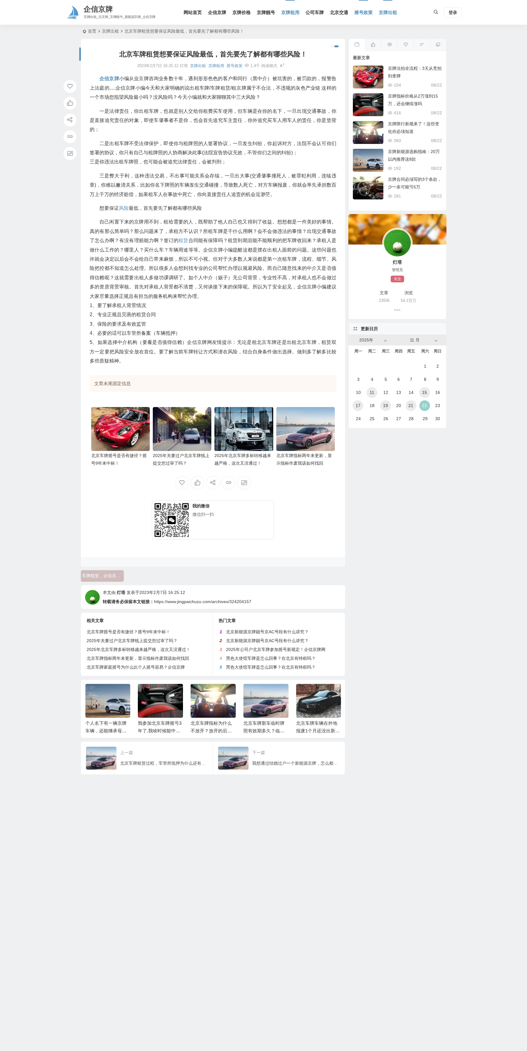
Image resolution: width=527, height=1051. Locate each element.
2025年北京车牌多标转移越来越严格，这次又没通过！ (138, 649)
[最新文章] (357, 45)
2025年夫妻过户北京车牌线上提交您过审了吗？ (132, 640)
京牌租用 (290, 12)
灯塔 (121, 592)
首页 (92, 31)
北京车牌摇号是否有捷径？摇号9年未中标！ (128, 631)
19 (385, 405)
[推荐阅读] (438, 45)
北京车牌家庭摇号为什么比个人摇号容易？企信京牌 (136, 667)
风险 (124, 208)
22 (424, 405)
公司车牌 (315, 12)
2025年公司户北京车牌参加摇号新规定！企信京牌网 (275, 649)
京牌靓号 (266, 12)
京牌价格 (241, 12)
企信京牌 (217, 12)
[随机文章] (422, 45)
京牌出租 (388, 12)
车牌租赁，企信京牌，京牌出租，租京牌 (103, 575)
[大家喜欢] (373, 45)
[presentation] (305, 693)
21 (410, 405)
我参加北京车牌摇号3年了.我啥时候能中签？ (107, 730)
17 (358, 405)
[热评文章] (405, 45)
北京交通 (339, 12)
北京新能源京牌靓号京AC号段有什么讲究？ (267, 631)
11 (372, 392)
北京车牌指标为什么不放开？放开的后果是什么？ (158, 730)
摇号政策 (363, 12)
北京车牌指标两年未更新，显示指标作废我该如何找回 (138, 658)
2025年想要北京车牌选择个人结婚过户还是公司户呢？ (317, 730)
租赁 (183, 240)
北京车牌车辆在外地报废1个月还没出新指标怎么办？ (265, 730)
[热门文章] (389, 45)
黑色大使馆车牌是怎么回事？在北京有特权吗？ (271, 658)
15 (424, 392)
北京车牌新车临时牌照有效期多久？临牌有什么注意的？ (211, 730)
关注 (397, 279)
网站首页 (193, 12)
